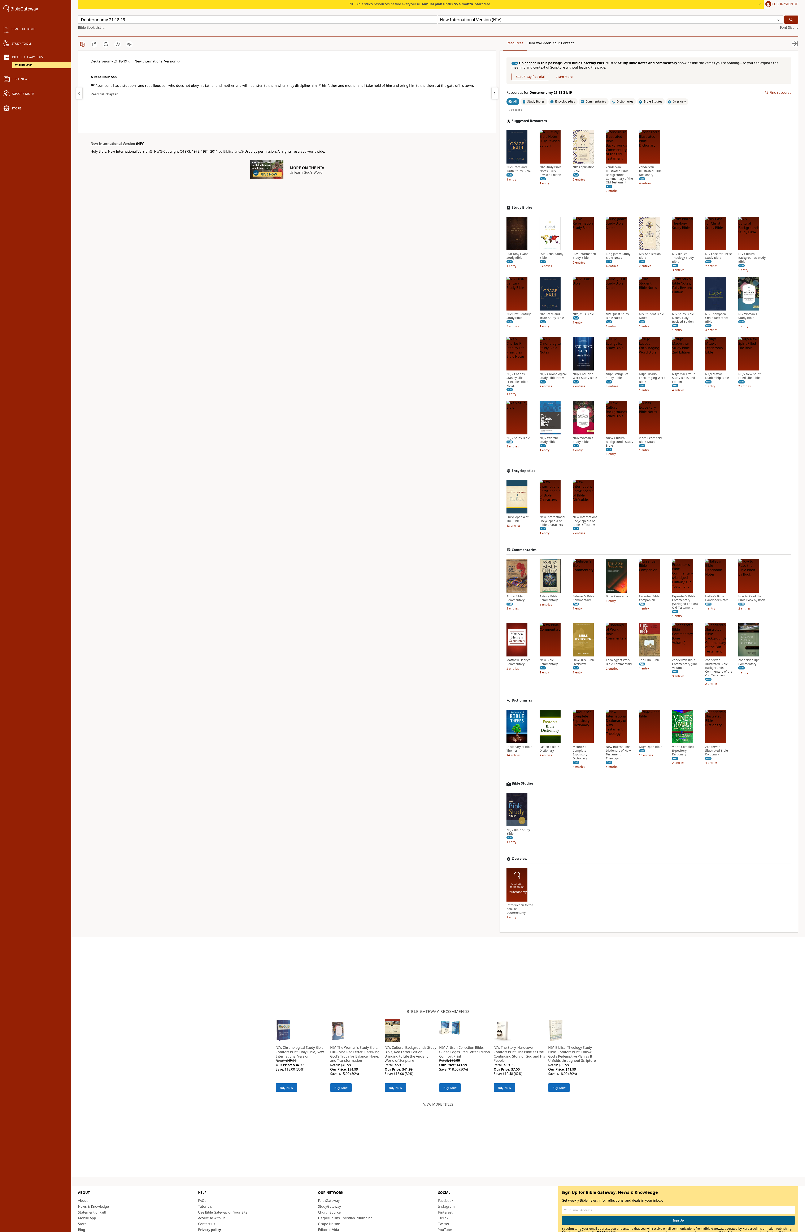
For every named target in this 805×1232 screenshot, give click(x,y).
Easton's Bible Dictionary (549, 748)
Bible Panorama (617, 596)
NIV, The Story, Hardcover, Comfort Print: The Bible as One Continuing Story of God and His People (519, 1054)
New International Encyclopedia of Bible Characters (552, 520)
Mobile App (87, 1218)
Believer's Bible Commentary (583, 598)
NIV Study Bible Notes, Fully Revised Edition (550, 171)
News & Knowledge (93, 1206)
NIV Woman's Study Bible (747, 316)
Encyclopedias (523, 471)
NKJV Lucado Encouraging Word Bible (652, 377)
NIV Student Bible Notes (651, 316)
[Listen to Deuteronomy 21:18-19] (129, 44)
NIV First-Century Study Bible (518, 316)
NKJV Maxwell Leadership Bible (717, 376)
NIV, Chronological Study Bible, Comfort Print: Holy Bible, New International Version (300, 1052)
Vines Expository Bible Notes (650, 440)
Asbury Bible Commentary (549, 598)
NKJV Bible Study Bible (518, 832)
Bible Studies (522, 783)
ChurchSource (329, 1212)
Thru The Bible (649, 660)
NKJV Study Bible (518, 438)
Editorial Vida (328, 1229)
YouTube (445, 1229)
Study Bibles (522, 207)
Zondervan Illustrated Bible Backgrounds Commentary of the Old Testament (619, 174)
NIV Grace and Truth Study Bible (518, 169)
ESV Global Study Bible (551, 256)
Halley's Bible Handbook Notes (716, 598)
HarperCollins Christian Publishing (345, 1218)
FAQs (202, 1200)
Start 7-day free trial (530, 76)
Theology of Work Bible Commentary (619, 662)
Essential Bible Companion (649, 598)
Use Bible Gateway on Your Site (222, 1212)
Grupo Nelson (329, 1224)
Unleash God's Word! (306, 172)
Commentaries (524, 550)
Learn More (564, 76)
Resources (515, 43)
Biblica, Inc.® (233, 151)
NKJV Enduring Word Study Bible (585, 376)
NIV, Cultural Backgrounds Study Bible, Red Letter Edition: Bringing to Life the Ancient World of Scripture (410, 1054)
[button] (781, 4)
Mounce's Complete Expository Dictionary (580, 752)
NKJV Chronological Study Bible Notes (553, 376)
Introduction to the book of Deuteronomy (519, 909)
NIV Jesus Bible (583, 314)
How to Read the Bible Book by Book (751, 598)
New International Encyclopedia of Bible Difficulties (585, 520)
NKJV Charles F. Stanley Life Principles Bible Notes (517, 379)
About (83, 1200)
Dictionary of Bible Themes (519, 748)
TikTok (443, 1218)
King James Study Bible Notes (618, 256)
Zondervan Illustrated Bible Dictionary (650, 171)
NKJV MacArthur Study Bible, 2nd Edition (683, 377)
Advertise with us (211, 1218)
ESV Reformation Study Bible (584, 256)
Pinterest (445, 1212)
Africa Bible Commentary (515, 598)
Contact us (206, 1224)
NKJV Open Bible (650, 747)
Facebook (445, 1200)
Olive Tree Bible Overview (584, 662)
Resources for (539, 92)
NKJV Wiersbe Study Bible (549, 440)
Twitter (443, 1224)
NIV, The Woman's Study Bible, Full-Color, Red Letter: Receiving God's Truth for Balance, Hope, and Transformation (354, 1054)
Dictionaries (522, 700)
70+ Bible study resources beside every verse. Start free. (420, 4)
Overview (519, 858)
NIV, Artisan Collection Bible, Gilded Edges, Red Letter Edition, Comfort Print (465, 1052)
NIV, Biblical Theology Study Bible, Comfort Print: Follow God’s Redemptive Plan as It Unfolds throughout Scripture (572, 1054)
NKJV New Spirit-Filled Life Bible (750, 376)
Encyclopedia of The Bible (517, 519)
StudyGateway (329, 1206)
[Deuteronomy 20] (79, 93)
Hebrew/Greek (539, 43)
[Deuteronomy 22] (494, 93)
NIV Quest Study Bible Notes (617, 316)
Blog (81, 1229)
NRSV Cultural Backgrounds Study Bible (619, 441)
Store (82, 1224)
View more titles (438, 1104)
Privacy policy (209, 1229)
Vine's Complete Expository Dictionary (683, 750)
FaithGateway (329, 1200)
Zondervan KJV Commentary (748, 662)
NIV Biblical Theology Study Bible (683, 257)
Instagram (446, 1206)
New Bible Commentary (549, 662)
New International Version (113, 143)
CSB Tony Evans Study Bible (517, 256)
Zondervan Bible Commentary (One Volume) (685, 663)
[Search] (791, 20)
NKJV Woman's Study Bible (583, 440)
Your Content (563, 43)
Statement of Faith (92, 1212)
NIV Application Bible (584, 169)
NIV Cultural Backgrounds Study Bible (752, 257)
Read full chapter (104, 94)
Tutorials (205, 1206)
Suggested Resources (529, 121)
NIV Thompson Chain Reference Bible (716, 318)
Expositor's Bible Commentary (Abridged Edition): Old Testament (685, 602)
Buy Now (286, 1087)
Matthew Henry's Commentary (518, 662)
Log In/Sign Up (785, 4)
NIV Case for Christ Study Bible (718, 256)
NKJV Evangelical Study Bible (617, 376)
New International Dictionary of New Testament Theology (618, 752)
